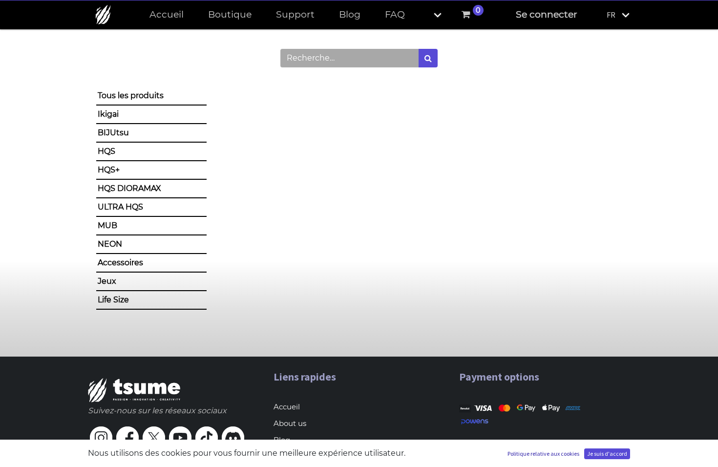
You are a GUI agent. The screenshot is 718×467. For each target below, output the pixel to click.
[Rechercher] (428, 58)
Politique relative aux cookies (543, 453)
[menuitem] (166, 14)
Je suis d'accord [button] (607, 453)
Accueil (287, 406)
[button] (429, 14)
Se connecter (546, 14)
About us (290, 423)
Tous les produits (131, 95)
